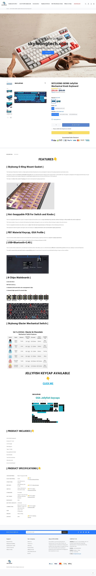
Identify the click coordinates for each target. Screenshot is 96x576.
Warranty (30, 545)
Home (8, 8)
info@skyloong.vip (77, 554)
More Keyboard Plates (34, 479)
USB (53, 108)
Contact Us (30, 544)
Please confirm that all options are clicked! (62, 129)
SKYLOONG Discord (32, 551)
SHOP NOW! (48, 52)
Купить (70, 133)
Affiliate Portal (31, 549)
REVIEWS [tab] (16, 154)
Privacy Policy (30, 547)
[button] (54, 88)
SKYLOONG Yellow (64, 114)
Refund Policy (9, 542)
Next (45, 98)
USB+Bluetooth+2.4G (60, 108)
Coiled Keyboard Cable (31, 506)
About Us (30, 542)
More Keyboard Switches (32, 489)
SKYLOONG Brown (73, 114)
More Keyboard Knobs (31, 496)
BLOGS (29, 553)
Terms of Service (10, 547)
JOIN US (64, 532)
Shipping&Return (57, 119)
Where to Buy (9, 549)
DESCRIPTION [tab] (9, 154)
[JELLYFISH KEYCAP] (48, 409)
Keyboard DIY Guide (11, 545)
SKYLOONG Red (55, 114)
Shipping (53, 92)
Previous (15, 98)
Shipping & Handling (11, 544)
